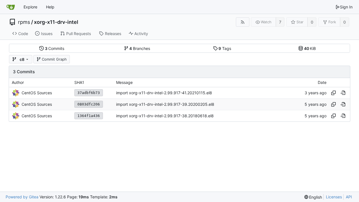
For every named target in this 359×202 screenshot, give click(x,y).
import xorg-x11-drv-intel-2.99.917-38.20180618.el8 (165, 115)
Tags (224, 48)
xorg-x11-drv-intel (56, 22)
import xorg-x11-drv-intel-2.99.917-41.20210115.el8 (164, 92)
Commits (55, 48)
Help (50, 6)
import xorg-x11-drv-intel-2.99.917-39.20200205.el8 (165, 104)
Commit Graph (54, 59)
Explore (30, 6)
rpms (24, 22)
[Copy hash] (333, 93)
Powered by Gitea (22, 196)
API (349, 196)
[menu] (313, 197)
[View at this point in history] (343, 93)
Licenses (334, 196)
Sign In (346, 6)
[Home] (11, 7)
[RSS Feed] (242, 22)
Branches (139, 48)
